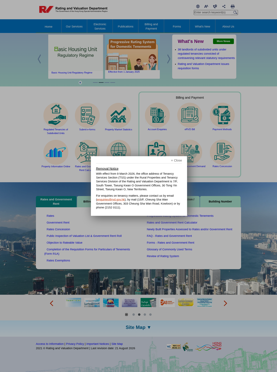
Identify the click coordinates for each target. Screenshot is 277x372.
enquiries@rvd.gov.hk (111, 199)
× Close (176, 160)
